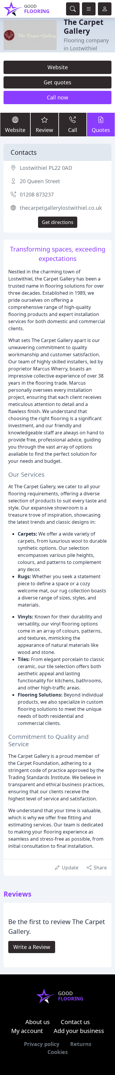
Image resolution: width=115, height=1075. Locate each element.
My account (27, 1031)
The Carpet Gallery (84, 26)
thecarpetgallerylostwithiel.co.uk (61, 207)
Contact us (75, 1022)
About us (37, 1022)
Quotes (101, 129)
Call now (57, 97)
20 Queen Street (40, 181)
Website (57, 67)
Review (44, 129)
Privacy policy (41, 1043)
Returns (80, 1043)
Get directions (57, 222)
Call (72, 129)
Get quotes (57, 82)
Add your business (79, 1031)
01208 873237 (37, 194)
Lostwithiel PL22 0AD (46, 167)
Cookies (57, 1051)
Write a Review (31, 946)
